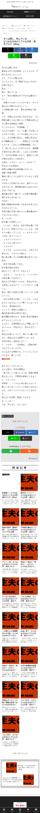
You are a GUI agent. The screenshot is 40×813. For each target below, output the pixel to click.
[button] (26, 55)
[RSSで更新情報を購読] (29, 451)
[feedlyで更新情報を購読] (11, 451)
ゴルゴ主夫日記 (8, 416)
